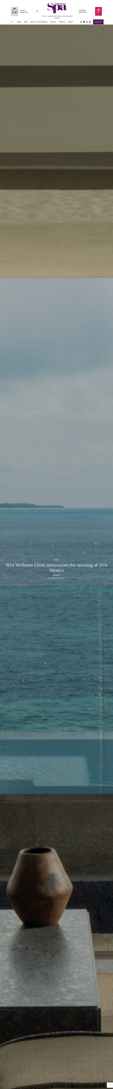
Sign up (98, 22)
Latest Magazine (24, 11)
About (70, 22)
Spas (26, 22)
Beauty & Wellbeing (39, 22)
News (19, 22)
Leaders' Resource (83, 11)
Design (53, 22)
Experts (62, 22)
